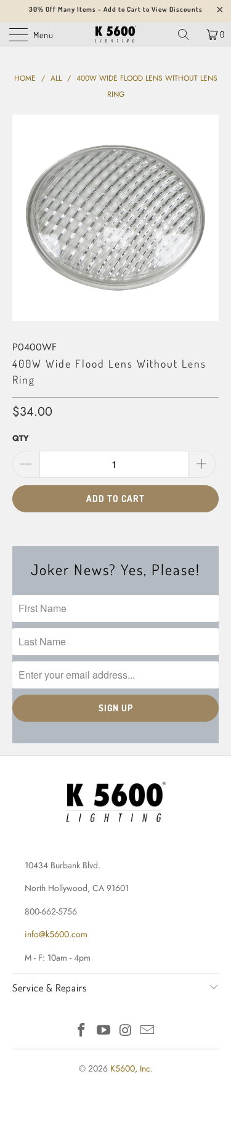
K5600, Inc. (131, 1068)
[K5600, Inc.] (116, 34)
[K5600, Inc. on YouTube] (104, 1031)
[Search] (188, 34)
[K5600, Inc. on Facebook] (82, 1031)
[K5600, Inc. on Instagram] (126, 1031)
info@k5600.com (56, 934)
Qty (20, 438)
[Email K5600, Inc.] (148, 1031)
